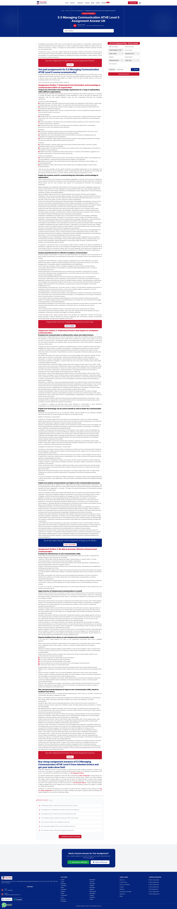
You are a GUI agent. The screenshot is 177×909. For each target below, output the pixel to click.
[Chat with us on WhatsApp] (7, 905)
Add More (136, 69)
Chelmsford (63, 889)
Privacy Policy (123, 882)
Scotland (92, 895)
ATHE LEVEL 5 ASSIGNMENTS (88, 13)
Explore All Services (101, 862)
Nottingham (63, 901)
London (62, 879)
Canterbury (92, 897)
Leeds (62, 881)
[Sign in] (140, 3)
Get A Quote (133, 2)
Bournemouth (93, 891)
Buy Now (70, 64)
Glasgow (63, 891)
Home (66, 2)
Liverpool (92, 881)
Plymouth (63, 899)
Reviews (104, 2)
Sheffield (92, 885)
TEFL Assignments (154, 891)
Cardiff (91, 899)
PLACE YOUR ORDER (70, 544)
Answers (87, 2)
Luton (62, 897)
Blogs (92, 2)
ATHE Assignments (154, 894)
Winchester (92, 887)
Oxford (62, 893)
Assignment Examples (125, 891)
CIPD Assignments (154, 884)
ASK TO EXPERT (70, 326)
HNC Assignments (154, 887)
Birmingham (92, 879)
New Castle (92, 883)
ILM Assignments (153, 889)
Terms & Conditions (125, 884)
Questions (80, 2)
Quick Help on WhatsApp (79, 862)
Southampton (64, 895)
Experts (98, 2)
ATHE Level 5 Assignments (77, 10)
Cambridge (63, 885)
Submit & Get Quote (124, 74)
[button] (73, 3)
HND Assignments (154, 882)
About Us (122, 880)
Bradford (92, 889)
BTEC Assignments (154, 880)
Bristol (62, 887)
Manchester (92, 893)
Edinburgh (63, 883)
